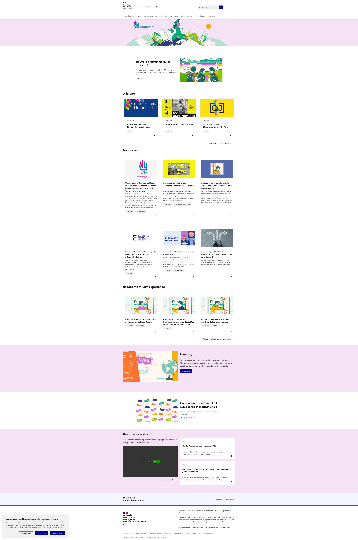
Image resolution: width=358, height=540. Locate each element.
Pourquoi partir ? (128, 16)
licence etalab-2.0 (161, 537)
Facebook (219, 499)
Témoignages (201, 16)
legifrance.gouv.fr (197, 527)
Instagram (229, 499)
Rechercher (221, 7)
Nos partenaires (187, 418)
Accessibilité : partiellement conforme (160, 533)
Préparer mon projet (171, 16)
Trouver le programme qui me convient (149, 16)
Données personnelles (141, 533)
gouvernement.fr (184, 527)
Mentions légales (127, 533)
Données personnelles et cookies (53, 525)
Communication (177, 533)
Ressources (211, 16)
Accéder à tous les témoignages (217, 339)
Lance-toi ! (140, 78)
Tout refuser (41, 533)
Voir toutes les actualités (220, 143)
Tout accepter (57, 533)
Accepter (157, 461)
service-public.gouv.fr (212, 527)
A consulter (186, 371)
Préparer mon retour (187, 16)
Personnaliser (26, 533)
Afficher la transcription (167, 480)
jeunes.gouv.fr (225, 527)
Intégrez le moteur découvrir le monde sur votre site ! (199, 533)
